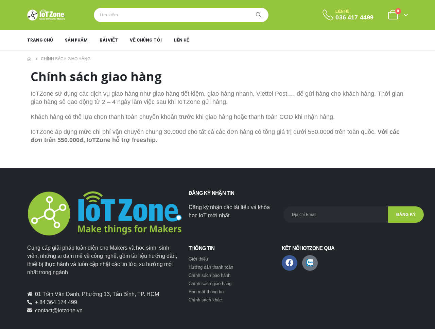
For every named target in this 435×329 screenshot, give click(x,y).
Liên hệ (181, 40)
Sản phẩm (76, 40)
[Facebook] (289, 263)
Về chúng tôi (146, 40)
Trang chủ (40, 40)
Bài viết (109, 40)
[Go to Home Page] (29, 59)
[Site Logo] (46, 15)
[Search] (258, 15)
